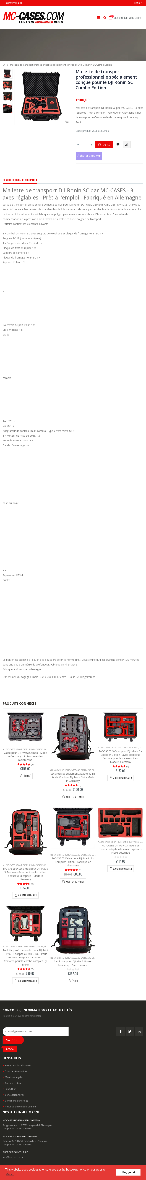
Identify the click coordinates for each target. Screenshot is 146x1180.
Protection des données (18, 1065)
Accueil (4, 65)
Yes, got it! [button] (128, 1172)
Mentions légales (14, 1077)
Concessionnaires (15, 1094)
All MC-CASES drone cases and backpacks (23, 749)
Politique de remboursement (20, 1106)
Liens (137, 3)
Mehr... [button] (10, 1174)
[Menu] (98, 17)
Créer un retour (13, 1083)
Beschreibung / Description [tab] (20, 180)
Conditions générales (16, 1100)
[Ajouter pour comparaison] (127, 144)
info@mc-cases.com (13, 1157)
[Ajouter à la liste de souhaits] (118, 144)
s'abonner (13, 1040)
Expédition (10, 1089)
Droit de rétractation (16, 1071)
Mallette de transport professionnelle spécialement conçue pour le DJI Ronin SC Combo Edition (106, 79)
